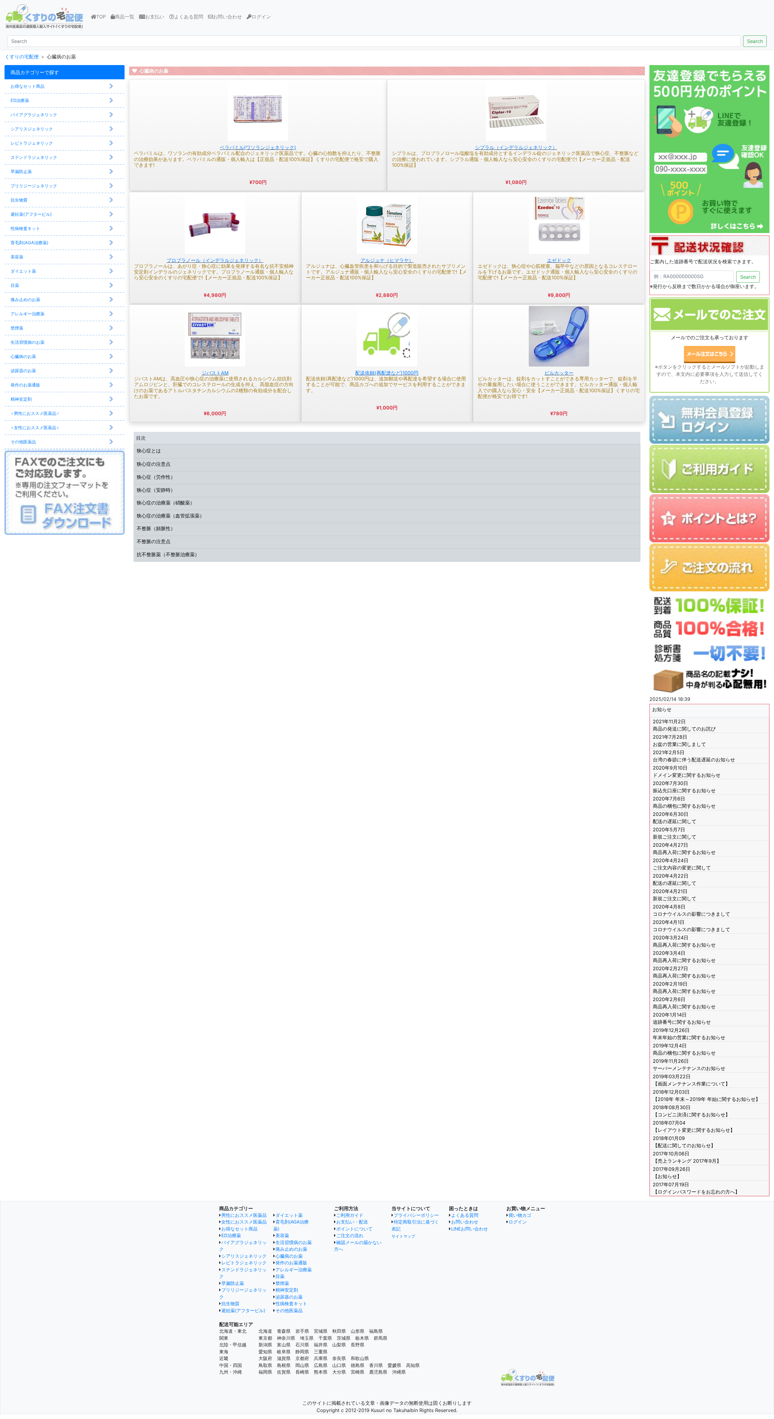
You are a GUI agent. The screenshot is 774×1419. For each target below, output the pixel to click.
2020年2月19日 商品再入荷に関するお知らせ (684, 987)
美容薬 (282, 1235)
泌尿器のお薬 (289, 1297)
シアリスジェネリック (244, 1256)
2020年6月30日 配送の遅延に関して (674, 817)
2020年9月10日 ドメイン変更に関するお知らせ (686, 771)
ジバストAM (215, 373)
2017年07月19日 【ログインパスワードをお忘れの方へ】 (696, 1188)
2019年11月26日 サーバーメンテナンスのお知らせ (689, 1064)
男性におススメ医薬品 (244, 1215)
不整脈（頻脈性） (156, 528)
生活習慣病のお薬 (293, 1242)
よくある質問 (188, 17)
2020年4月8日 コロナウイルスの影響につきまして (691, 910)
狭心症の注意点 (154, 464)
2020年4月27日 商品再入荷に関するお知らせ (684, 848)
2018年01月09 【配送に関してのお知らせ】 (684, 1141)
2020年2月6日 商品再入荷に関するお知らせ (684, 1003)
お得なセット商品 (239, 1229)
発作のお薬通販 (291, 1263)
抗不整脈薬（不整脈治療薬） (168, 554)
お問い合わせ (227, 17)
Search (755, 41)
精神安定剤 (286, 1290)
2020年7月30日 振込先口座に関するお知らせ (684, 786)
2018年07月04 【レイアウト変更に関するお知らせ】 (694, 1126)
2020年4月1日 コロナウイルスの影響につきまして (691, 925)
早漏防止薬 (232, 1283)
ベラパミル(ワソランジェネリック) (258, 147)
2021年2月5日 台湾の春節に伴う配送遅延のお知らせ (694, 756)
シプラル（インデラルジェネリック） (516, 147)
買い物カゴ (520, 1215)
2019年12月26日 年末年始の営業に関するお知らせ (689, 1033)
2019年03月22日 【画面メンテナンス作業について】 (691, 1080)
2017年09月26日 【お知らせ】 (671, 1172)
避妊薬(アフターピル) (243, 1310)
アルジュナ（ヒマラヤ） (387, 260)
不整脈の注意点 (154, 541)
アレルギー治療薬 (293, 1270)
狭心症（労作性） (156, 477)
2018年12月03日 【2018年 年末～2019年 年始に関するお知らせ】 (706, 1095)
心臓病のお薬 (289, 1256)
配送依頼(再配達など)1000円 (386, 373)
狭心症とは (149, 451)
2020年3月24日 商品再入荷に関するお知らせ (684, 941)
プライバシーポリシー (416, 1215)
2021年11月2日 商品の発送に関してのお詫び (684, 725)
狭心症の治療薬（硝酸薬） (166, 503)
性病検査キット (291, 1303)
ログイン (261, 17)
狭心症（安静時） (156, 490)
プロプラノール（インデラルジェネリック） (215, 260)
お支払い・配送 (352, 1222)
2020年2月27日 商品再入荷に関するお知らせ (684, 972)
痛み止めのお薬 (291, 1249)
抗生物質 (230, 1303)
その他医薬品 (289, 1310)
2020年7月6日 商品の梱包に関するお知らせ (684, 802)
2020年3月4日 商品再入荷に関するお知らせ (684, 956)
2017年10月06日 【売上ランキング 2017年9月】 (687, 1157)
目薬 (280, 1276)
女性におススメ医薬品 (244, 1222)
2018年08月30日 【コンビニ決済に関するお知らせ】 (691, 1111)
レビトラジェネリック (244, 1263)
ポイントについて (354, 1229)
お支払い (154, 17)
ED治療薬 (231, 1235)
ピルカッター (559, 373)
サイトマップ (403, 1236)
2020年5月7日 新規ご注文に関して (674, 833)
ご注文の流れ (349, 1235)
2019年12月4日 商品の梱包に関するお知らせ (684, 1049)
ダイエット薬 (289, 1215)
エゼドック (559, 260)
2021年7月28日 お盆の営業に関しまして (679, 740)
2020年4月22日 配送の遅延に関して (674, 879)
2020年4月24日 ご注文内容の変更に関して (682, 864)
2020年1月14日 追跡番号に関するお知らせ (682, 1018)
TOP (102, 16)
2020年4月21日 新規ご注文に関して (674, 895)
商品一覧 (124, 17)
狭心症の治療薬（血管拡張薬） (170, 516)
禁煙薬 (282, 1283)
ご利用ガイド (349, 1215)
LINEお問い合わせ (469, 1229)
